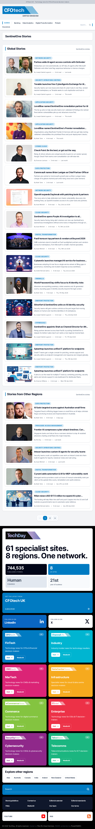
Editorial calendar (56, 801)
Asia (8, 778)
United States (70, 778)
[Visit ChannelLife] (64, 635)
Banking (17, 23)
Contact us (31, 801)
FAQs (8, 806)
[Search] (90, 24)
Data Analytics (28, 23)
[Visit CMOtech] (18, 669)
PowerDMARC (76, 826)
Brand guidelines (12, 801)
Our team (52, 806)
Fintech (58, 23)
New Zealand (56, 778)
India (36, 778)
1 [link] (45, 518)
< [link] (40, 518)
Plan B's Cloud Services (45, 826)
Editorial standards (78, 801)
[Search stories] (88, 789)
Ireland (45, 778)
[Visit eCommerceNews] (18, 703)
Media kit (20, 658)
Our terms (75, 806)
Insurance (6, 27)
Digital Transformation (44, 23)
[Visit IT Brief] (64, 703)
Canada (27, 778)
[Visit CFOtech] (18, 635)
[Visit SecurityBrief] (18, 738)
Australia (17, 778)
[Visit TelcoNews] (64, 738)
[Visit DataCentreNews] (64, 669)
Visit (8, 658)
